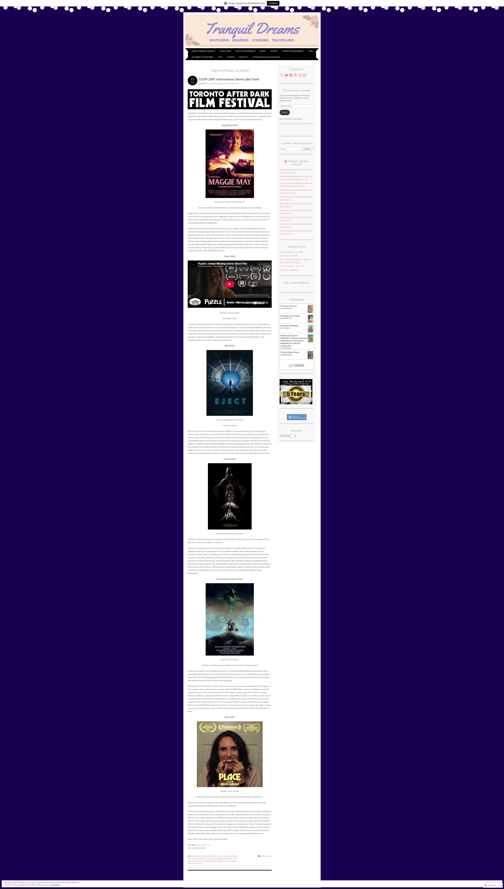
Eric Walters (286, 328)
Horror (220, 856)
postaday (201, 858)
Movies (274, 51)
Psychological (211, 858)
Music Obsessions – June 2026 (292, 266)
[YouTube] (286, 75)
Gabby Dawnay (287, 355)
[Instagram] (300, 75)
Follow (284, 112)
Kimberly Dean (287, 348)
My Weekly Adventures (202, 57)
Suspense (222, 861)
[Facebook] (291, 75)
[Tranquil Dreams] (252, 46)
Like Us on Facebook (296, 283)
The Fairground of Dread (290, 316)
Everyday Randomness (293, 51)
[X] (282, 75)
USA (200, 863)
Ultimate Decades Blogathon (266, 57)
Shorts (207, 861)
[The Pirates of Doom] (311, 312)
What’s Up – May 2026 (289, 270)
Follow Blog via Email (297, 90)
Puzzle (227, 858)
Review (233, 858)
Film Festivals (211, 83)
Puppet (221, 858)
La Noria (227, 856)
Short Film (199, 861)
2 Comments (266, 856)
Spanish (213, 861)
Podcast (243, 57)
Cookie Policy (55, 885)
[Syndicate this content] (286, 161)
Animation (194, 856)
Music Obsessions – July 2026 (291, 252)
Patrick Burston (287, 308)
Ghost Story (212, 856)
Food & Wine (225, 51)
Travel (312, 51)
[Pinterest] (295, 75)
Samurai (191, 861)
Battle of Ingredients (246, 51)
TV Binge (230, 57)
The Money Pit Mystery (289, 326)
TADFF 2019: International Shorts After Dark (228, 79)
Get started (273, 3)
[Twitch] (305, 75)
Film (205, 856)
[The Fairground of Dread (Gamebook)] (311, 322)
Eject (201, 856)
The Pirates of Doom (288, 306)
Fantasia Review (202, 845)
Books (263, 51)
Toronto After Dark (231, 83)
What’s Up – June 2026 (289, 256)
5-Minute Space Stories (289, 352)
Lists (220, 57)
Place (194, 858)
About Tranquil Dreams (203, 51)
